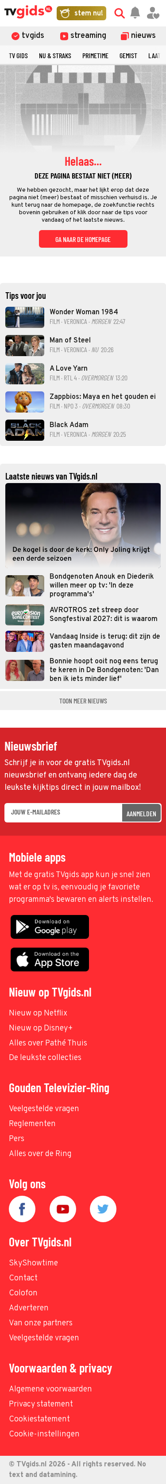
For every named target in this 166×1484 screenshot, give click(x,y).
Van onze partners (41, 1323)
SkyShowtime (33, 1263)
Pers (16, 1139)
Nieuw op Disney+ (41, 1028)
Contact (23, 1278)
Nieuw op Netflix (38, 1013)
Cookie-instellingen (44, 1434)
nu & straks (55, 55)
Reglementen (32, 1124)
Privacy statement (41, 1404)
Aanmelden (141, 813)
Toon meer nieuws (83, 700)
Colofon (23, 1293)
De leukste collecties (45, 1058)
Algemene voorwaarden (50, 1389)
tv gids (18, 55)
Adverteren (29, 1308)
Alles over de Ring (40, 1154)
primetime (95, 55)
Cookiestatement (39, 1419)
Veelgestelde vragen (44, 1109)
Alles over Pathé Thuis (48, 1043)
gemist (128, 55)
